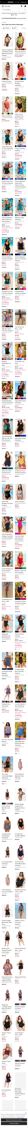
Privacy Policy (20, 1117)
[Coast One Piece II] (20, 40)
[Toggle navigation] (3, 6)
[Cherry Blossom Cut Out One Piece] (7, 880)
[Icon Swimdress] (7, 1080)
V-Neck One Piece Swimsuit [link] (20, 150)
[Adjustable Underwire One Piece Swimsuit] (7, 622)
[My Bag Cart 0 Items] (25, 6)
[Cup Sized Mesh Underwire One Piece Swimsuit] (20, 524)
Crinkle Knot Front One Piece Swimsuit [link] (20, 472)
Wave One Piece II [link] (7, 116)
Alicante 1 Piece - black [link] (7, 1034)
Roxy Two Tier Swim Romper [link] (7, 741)
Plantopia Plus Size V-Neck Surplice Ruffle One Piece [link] (7, 979)
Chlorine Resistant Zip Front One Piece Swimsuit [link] (20, 259)
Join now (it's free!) (21, 18)
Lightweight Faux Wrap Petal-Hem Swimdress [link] (19, 744)
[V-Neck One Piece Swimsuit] (20, 137)
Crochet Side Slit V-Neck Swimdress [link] (20, 705)
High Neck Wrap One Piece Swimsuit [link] (7, 330)
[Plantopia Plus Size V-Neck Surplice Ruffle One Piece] (7, 967)
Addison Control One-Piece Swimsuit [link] (19, 923)
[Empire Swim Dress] (20, 967)
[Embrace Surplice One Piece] (20, 995)
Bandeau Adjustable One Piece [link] (6, 364)
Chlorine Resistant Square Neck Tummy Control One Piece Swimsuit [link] (20, 184)
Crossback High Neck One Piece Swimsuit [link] (19, 672)
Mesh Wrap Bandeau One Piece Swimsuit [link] (7, 504)
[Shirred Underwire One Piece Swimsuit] (7, 245)
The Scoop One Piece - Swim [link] (19, 328)
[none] (7, 40)
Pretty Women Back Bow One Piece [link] (6, 808)
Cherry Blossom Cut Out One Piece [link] (7, 891)
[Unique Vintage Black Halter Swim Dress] (7, 910)
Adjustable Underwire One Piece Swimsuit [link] (6, 636)
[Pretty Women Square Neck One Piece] (20, 1108)
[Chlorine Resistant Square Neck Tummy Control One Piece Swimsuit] (20, 170)
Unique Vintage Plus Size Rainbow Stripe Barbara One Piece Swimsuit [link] (7, 53)
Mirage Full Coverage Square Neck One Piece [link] (7, 1007)
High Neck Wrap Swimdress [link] (19, 219)
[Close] (26, 1113)
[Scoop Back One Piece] (20, 350)
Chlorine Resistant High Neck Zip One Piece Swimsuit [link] (7, 438)
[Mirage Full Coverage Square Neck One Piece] (7, 995)
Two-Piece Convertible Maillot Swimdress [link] (7, 776)
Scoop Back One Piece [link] (19, 363)
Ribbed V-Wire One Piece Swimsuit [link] (20, 572)
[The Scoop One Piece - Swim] (20, 317)
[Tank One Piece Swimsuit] (20, 622)
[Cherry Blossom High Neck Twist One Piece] (20, 764)
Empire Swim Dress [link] (20, 977)
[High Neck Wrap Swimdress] (20, 206)
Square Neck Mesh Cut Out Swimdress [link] (7, 148)
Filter (7, 28)
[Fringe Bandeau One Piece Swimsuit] (20, 280)
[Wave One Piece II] (7, 104)
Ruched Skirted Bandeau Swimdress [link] (19, 84)
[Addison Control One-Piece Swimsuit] (20, 911)
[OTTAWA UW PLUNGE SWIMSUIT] (20, 824)
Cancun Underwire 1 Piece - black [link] (20, 950)
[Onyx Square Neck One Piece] (7, 852)
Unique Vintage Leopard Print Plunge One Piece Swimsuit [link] (20, 807)
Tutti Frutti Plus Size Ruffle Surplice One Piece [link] (20, 864)
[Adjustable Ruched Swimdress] (20, 389)
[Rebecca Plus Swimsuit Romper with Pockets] (7, 939)
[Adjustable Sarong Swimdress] (20, 426)
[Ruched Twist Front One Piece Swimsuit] (7, 170)
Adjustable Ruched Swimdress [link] (20, 402)
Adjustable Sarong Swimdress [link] (20, 439)
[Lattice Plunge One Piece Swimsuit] (7, 559)
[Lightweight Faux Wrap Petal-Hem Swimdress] (20, 730)
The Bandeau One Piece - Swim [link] (7, 601)
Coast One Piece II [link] (20, 52)
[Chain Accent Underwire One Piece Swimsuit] (20, 104)
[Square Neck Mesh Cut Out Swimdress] (7, 137)
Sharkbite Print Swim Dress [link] (6, 705)
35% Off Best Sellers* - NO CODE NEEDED (14, 13)
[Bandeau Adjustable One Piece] (7, 350)
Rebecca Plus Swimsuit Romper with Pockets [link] (7, 951)
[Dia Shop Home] (7, 6)
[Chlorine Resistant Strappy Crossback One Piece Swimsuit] (7, 524)
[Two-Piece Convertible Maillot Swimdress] (7, 764)
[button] (21, 6)
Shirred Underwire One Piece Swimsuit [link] (7, 258)
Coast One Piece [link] (7, 82)
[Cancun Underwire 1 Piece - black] (20, 939)
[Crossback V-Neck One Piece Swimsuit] (20, 590)
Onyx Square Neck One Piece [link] (7, 863)
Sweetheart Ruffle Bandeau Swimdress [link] (7, 674)
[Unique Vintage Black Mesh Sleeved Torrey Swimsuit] (7, 1108)
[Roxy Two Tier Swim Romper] (7, 730)
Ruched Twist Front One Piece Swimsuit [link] (7, 182)
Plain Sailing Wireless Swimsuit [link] (20, 1093)
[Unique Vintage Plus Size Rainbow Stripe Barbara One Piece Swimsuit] (7, 40)
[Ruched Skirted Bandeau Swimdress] (20, 70)
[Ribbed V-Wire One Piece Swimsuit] (20, 559)
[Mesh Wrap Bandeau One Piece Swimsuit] (7, 492)
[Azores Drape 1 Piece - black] (20, 1023)
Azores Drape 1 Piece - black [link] (19, 1034)
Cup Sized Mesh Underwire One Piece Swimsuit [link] (19, 538)
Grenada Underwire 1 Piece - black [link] (20, 891)
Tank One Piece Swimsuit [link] (19, 635)
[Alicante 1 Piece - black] (7, 1023)
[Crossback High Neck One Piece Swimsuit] (20, 660)
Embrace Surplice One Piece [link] (20, 1008)
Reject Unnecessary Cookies (14, 1120)
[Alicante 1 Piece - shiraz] (7, 1052)
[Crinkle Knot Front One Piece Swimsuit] (20, 459)
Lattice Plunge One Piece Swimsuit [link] (7, 570)
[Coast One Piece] (7, 70)
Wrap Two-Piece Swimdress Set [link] (6, 472)
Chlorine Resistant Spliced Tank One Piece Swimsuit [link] (7, 220)
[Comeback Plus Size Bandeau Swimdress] (7, 824)
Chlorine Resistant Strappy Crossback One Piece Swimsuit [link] (7, 536)
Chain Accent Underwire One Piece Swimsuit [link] (19, 116)
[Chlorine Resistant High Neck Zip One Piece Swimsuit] (7, 426)
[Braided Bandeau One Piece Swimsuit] (7, 389)
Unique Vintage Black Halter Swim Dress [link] (7, 923)
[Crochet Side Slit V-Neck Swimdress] (20, 692)
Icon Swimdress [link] (6, 1090)
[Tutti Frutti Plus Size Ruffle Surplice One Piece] (20, 852)
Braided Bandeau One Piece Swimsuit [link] (7, 402)
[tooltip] (4, 2)
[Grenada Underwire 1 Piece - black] (20, 880)
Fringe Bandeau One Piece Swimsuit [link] (20, 293)
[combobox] (14, 9)
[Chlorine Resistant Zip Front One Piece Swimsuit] (20, 245)
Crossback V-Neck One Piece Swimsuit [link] (20, 603)
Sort (14, 28)
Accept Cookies (14, 1123)
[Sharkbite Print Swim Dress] (7, 692)
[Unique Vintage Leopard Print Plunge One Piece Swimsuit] (20, 794)
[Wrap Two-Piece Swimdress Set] (7, 459)
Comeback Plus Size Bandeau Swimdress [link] (7, 836)
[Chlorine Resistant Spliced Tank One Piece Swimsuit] (7, 206)
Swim (4, 22)
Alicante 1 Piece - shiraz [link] (7, 1063)
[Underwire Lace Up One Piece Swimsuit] (7, 280)
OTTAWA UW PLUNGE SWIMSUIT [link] (20, 835)
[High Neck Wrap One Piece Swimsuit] (7, 317)
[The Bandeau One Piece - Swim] (7, 590)
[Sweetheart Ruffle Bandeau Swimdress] (7, 660)
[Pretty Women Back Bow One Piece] (7, 794)
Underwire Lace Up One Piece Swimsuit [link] (7, 293)
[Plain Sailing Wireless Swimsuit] (20, 1080)
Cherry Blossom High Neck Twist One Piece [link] (19, 776)
